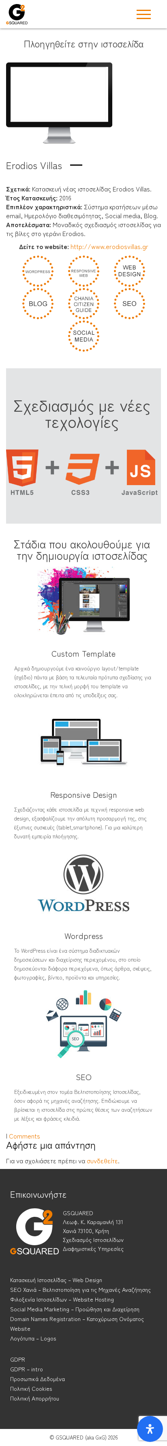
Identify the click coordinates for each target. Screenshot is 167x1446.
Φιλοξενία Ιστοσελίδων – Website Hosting (62, 1299)
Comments (24, 1136)
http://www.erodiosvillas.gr (109, 246)
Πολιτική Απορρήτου (34, 1398)
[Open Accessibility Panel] (150, 1429)
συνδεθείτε (102, 1160)
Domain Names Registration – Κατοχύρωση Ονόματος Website (77, 1323)
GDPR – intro (26, 1369)
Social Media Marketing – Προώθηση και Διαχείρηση (74, 1309)
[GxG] (34, 1238)
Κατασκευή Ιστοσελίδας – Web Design (56, 1280)
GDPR (17, 1359)
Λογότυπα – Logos (33, 1338)
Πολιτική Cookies (31, 1388)
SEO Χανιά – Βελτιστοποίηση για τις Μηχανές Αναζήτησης (80, 1289)
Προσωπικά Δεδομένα (37, 1379)
